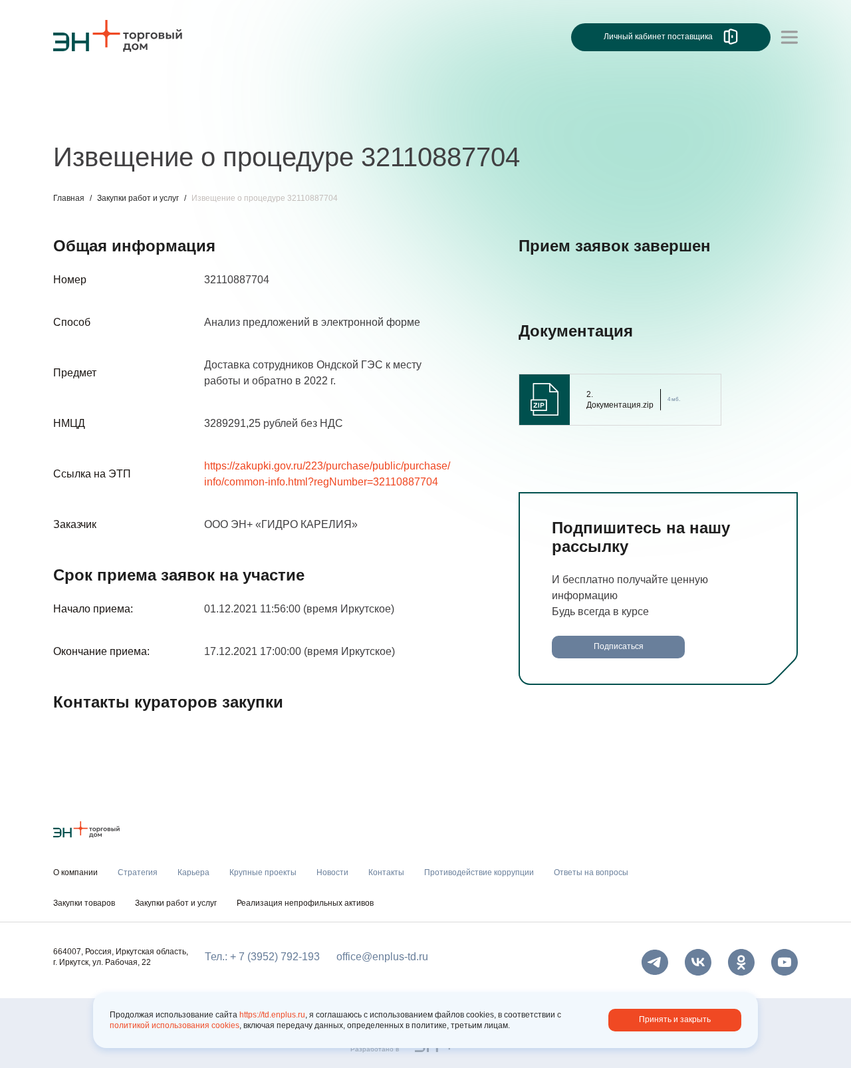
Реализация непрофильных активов (305, 903)
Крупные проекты (222, 118)
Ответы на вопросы (591, 872)
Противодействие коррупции (479, 872)
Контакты (364, 118)
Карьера (141, 118)
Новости (303, 118)
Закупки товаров (84, 903)
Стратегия (78, 118)
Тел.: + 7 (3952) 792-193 (262, 956)
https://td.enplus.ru (272, 1014)
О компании (82, 90)
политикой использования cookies (174, 1025)
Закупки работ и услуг (138, 198)
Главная (68, 198)
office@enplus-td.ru (382, 956)
